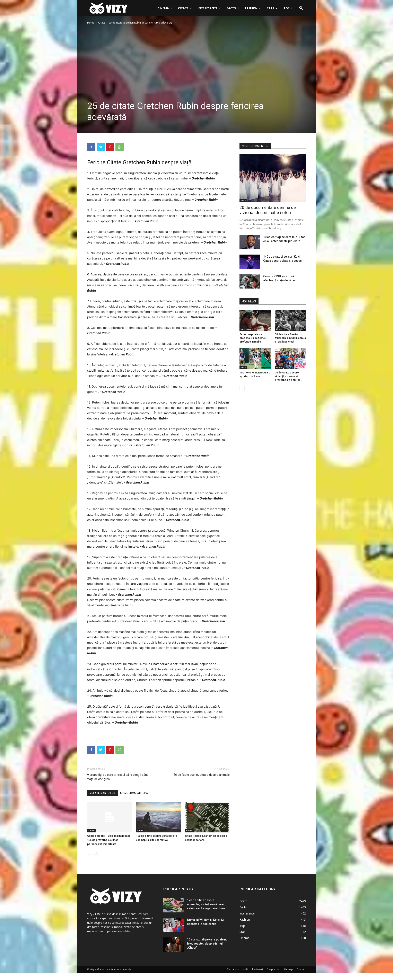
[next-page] (96, 852)
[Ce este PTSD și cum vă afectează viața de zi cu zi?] (249, 281)
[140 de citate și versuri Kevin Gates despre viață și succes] (249, 262)
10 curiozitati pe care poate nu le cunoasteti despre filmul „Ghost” (207, 943)
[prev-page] (89, 852)
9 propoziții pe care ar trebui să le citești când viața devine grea (117, 777)
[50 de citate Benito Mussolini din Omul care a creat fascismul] (290, 320)
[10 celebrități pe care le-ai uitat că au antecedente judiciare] (249, 242)
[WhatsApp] (119, 147)
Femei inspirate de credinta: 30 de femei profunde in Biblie (252, 338)
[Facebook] (91, 147)
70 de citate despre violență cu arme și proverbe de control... (288, 376)
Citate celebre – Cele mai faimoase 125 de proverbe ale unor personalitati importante (109, 840)
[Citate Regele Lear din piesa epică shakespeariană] (207, 817)
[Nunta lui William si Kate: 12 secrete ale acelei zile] (173, 925)
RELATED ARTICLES (102, 793)
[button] (301, 8)
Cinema (163, 8)
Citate (183, 8)
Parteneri (257, 969)
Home (90, 22)
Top (286, 8)
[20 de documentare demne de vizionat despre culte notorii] (272, 178)
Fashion (251, 8)
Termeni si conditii (237, 969)
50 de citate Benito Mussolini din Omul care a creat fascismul (290, 338)
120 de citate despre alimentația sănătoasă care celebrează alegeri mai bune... (207, 904)
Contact (301, 969)
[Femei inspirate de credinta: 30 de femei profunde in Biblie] (255, 320)
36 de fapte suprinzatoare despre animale (202, 775)
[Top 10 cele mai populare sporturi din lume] (255, 358)
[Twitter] (101, 147)
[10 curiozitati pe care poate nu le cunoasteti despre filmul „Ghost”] (173, 944)
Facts (231, 8)
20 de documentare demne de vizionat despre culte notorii (267, 210)
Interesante (208, 8)
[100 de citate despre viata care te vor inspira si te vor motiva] (158, 817)
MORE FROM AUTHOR (134, 793)
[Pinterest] (110, 147)
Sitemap (288, 969)
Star (270, 8)
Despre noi (273, 969)
